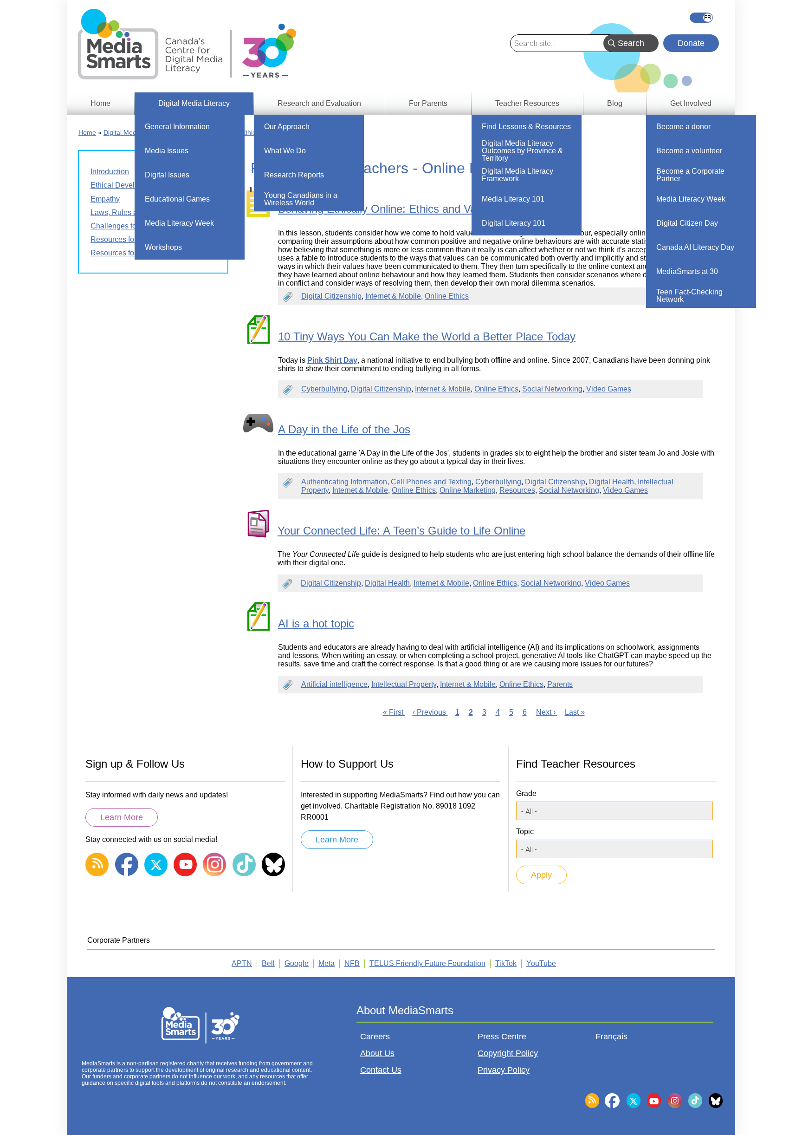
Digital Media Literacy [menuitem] (194, 103)
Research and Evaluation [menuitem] (319, 103)
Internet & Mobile (393, 296)
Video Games (608, 389)
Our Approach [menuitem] (287, 126)
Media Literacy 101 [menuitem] (513, 199)
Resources (517, 490)
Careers (375, 1036)
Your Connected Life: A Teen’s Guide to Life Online (401, 530)
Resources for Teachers (129, 253)
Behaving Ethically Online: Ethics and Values (387, 208)
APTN (242, 963)
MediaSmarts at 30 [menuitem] (687, 271)
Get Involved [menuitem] (690, 103)
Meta (326, 963)
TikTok (506, 963)
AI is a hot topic (316, 623)
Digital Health (611, 482)
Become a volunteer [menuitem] (689, 151)
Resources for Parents (127, 239)
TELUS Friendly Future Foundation (427, 963)
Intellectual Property (403, 684)
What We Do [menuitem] (285, 151)
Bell (268, 963)
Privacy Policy (504, 1070)
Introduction (110, 172)
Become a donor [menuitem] (683, 126)
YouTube (541, 963)
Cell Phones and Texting (431, 482)
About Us (377, 1053)
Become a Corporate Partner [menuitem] (690, 175)
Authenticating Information (344, 482)
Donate (691, 43)
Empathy (105, 199)
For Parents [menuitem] (428, 103)
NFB (352, 963)
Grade (526, 793)
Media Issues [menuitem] (166, 151)
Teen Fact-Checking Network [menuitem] (689, 295)
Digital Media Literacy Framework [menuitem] (517, 175)
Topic (525, 831)
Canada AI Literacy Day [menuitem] (695, 247)
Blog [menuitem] (614, 103)
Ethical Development (125, 185)
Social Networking (552, 389)
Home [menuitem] (100, 103)
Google (297, 963)
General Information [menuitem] (177, 126)
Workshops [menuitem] (163, 247)
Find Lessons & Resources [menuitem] (526, 126)
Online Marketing (468, 490)
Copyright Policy (508, 1053)
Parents (560, 684)
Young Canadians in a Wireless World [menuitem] (300, 199)
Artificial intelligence (334, 684)
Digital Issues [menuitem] (167, 175)
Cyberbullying (324, 389)
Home (87, 132)
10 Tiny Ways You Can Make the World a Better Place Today (427, 336)
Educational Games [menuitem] (177, 199)
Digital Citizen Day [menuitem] (687, 223)
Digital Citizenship (331, 296)
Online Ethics (447, 296)
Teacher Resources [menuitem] (527, 103)
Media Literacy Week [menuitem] (179, 223)
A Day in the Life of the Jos (344, 429)
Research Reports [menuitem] (294, 175)
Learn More (121, 817)
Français (701, 18)
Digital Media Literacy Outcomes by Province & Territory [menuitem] (522, 150)
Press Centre (502, 1036)
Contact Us (380, 1070)
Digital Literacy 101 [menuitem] (513, 223)
